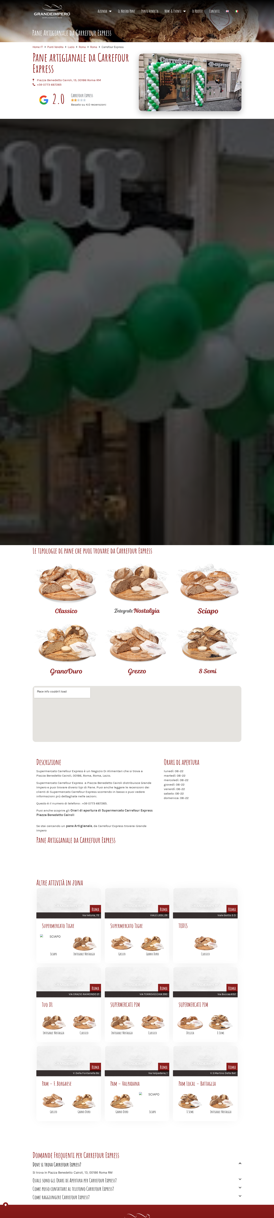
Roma (82, 47)
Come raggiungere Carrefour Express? (61, 1197)
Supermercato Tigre (58, 925)
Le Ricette (197, 11)
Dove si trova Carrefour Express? (57, 1164)
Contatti (214, 11)
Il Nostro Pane (126, 11)
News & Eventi (173, 11)
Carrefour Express (82, 95)
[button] (137, 1166)
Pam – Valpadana (125, 1083)
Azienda (102, 11)
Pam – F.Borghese (57, 1083)
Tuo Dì (47, 1004)
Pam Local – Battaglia (197, 1083)
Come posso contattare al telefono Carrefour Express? (73, 1188)
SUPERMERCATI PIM (125, 1004)
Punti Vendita (149, 11)
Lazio (71, 47)
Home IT (38, 47)
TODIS (183, 925)
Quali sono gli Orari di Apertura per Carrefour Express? (75, 1180)
